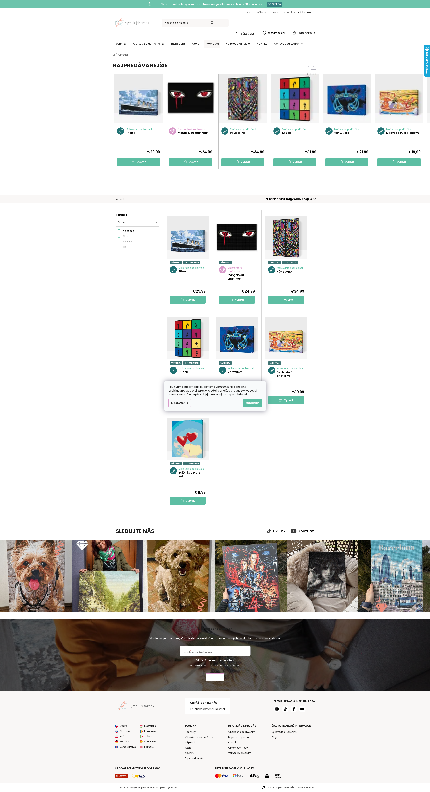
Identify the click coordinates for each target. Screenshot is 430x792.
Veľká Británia (128, 747)
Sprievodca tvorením (284, 732)
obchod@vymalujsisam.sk (210, 709)
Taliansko (149, 736)
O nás (275, 12)
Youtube (306, 531)
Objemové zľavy (238, 747)
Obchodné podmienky (241, 732)
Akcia (126, 236)
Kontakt (232, 742)
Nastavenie (179, 403)
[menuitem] (120, 44)
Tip (124, 247)
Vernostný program (239, 753)
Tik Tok (279, 531)
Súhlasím (252, 403)
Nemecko (125, 741)
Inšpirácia (190, 742)
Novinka (127, 241)
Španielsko (150, 741)
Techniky (190, 732)
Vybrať (141, 162)
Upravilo (303, 787)
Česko (123, 726)
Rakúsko (149, 747)
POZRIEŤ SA (274, 4)
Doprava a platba (238, 737)
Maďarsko (150, 726)
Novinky (189, 753)
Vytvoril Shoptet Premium (279, 787)
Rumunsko (150, 731)
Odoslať (214, 677)
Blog (274, 737)
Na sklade (128, 230)
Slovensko (125, 731)
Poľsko (123, 736)
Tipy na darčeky (194, 758)
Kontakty (289, 12)
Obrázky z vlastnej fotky (199, 737)
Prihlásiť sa (245, 33)
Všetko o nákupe (256, 12)
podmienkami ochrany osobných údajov (215, 665)
